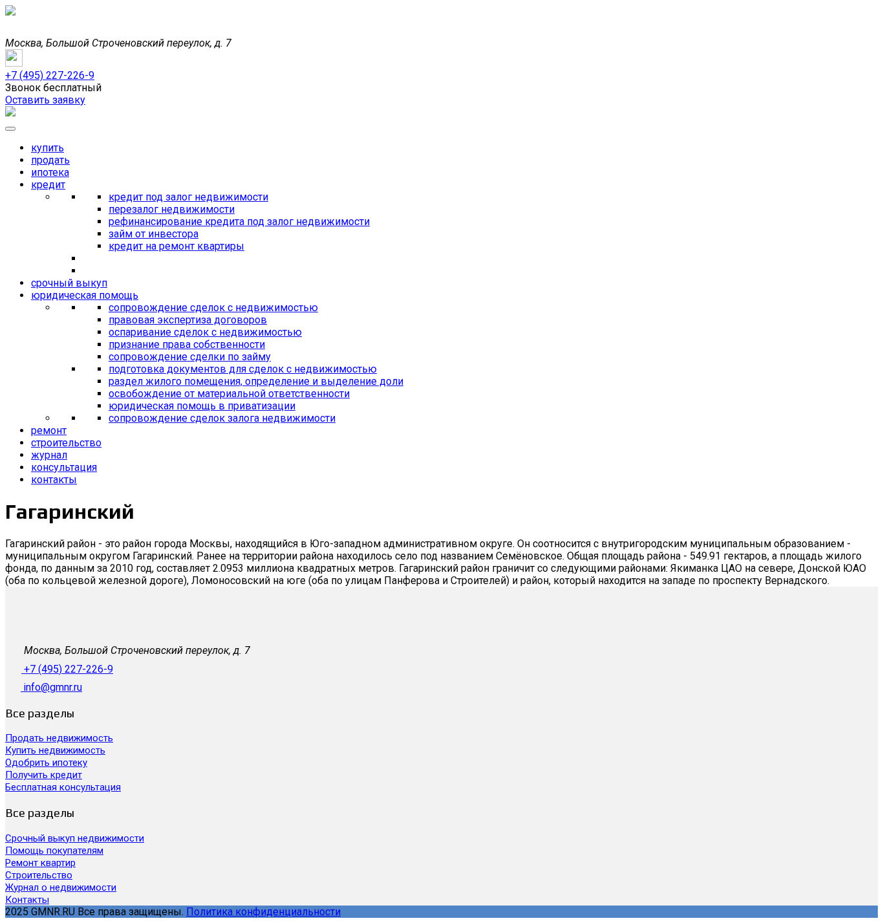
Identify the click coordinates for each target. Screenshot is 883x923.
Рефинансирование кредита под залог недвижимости (239, 221)
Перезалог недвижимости (172, 209)
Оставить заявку (45, 100)
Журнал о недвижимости (60, 887)
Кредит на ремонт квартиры (176, 246)
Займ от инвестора (153, 234)
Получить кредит (43, 775)
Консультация (64, 467)
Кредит (48, 185)
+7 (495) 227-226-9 (68, 669)
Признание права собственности (187, 344)
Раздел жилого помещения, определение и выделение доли (256, 381)
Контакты (54, 479)
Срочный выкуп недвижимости (74, 838)
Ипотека (50, 172)
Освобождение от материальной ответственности (229, 393)
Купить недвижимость (55, 750)
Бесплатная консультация (63, 787)
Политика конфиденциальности (263, 912)
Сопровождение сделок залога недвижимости (222, 418)
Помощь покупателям (54, 850)
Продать (50, 160)
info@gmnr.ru (52, 687)
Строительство (66, 443)
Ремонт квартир (40, 863)
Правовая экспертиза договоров (188, 320)
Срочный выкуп (69, 283)
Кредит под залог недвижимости (188, 197)
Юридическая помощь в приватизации (202, 406)
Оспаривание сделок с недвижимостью (205, 332)
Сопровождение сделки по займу (190, 357)
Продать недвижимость (59, 738)
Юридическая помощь (84, 295)
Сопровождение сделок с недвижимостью (213, 307)
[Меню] (10, 129)
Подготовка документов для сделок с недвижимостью (243, 369)
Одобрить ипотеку (46, 762)
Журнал (49, 455)
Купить (47, 148)
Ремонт (49, 430)
